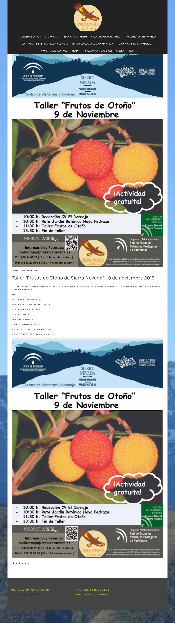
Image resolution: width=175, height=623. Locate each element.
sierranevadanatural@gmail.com (25, 594)
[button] (30, 36)
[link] (87, 16)
